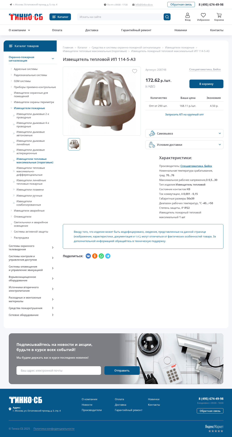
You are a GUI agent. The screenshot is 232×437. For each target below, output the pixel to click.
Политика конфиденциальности (54, 428)
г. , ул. (37, 409)
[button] (181, 4)
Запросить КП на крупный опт (184, 114)
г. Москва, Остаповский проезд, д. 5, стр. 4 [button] (35, 4)
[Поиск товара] (167, 16)
